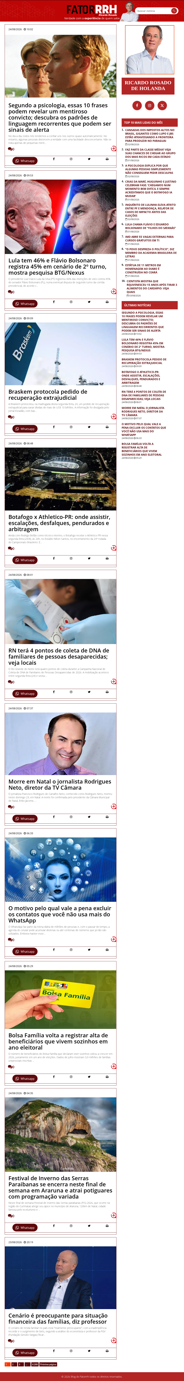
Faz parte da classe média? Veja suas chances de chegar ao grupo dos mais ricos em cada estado (150, 153)
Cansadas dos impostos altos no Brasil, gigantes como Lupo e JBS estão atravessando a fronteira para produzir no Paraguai (149, 135)
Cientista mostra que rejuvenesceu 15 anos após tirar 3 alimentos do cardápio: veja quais (152, 286)
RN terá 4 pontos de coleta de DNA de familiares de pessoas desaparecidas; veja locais (144, 395)
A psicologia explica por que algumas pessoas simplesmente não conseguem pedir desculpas (149, 169)
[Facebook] (137, 105)
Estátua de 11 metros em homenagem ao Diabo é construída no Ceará (143, 268)
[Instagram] (149, 105)
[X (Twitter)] (162, 105)
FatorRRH (92, 11)
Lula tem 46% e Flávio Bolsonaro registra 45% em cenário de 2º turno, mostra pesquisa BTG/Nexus (143, 345)
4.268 (35, 1364)
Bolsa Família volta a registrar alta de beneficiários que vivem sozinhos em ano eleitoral (142, 449)
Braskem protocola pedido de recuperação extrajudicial (144, 361)
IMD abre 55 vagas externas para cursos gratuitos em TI (149, 238)
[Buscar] (174, 11)
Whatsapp (27, 161)
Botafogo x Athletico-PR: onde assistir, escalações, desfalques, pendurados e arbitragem (141, 377)
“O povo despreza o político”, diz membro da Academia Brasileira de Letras (151, 252)
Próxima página (48, 1364)
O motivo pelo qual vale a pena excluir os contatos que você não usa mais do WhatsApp (144, 429)
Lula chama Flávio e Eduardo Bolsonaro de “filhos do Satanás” (150, 226)
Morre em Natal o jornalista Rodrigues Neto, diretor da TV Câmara (143, 411)
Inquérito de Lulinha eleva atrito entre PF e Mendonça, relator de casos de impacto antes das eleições (150, 210)
